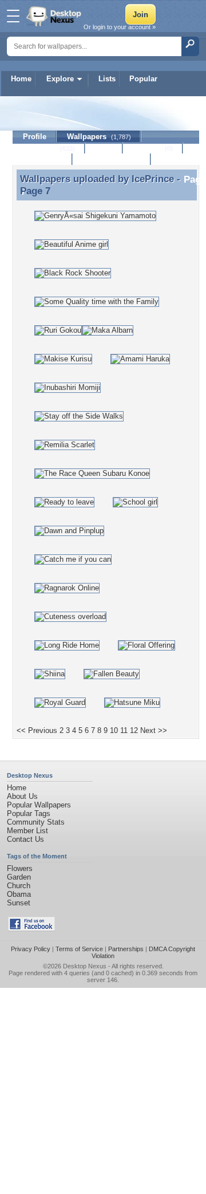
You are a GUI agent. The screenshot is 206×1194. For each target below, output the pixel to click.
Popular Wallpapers (39, 805)
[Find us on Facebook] (31, 928)
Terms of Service (79, 948)
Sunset (18, 903)
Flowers (20, 868)
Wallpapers (99, 136)
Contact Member (112, 159)
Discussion (42, 159)
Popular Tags (28, 813)
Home (21, 78)
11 (124, 730)
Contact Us (25, 839)
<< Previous (37, 730)
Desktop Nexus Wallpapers (55, 16)
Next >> (153, 730)
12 (134, 730)
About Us (22, 796)
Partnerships (126, 948)
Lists (107, 78)
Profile (34, 136)
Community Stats (36, 822)
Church (18, 885)
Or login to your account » (120, 26)
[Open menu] (13, 16)
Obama (19, 894)
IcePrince (153, 178)
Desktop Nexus (84, 966)
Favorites (49, 148)
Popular (143, 78)
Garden (19, 877)
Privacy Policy (30, 948)
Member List (27, 830)
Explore (60, 78)
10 (114, 730)
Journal (153, 148)
